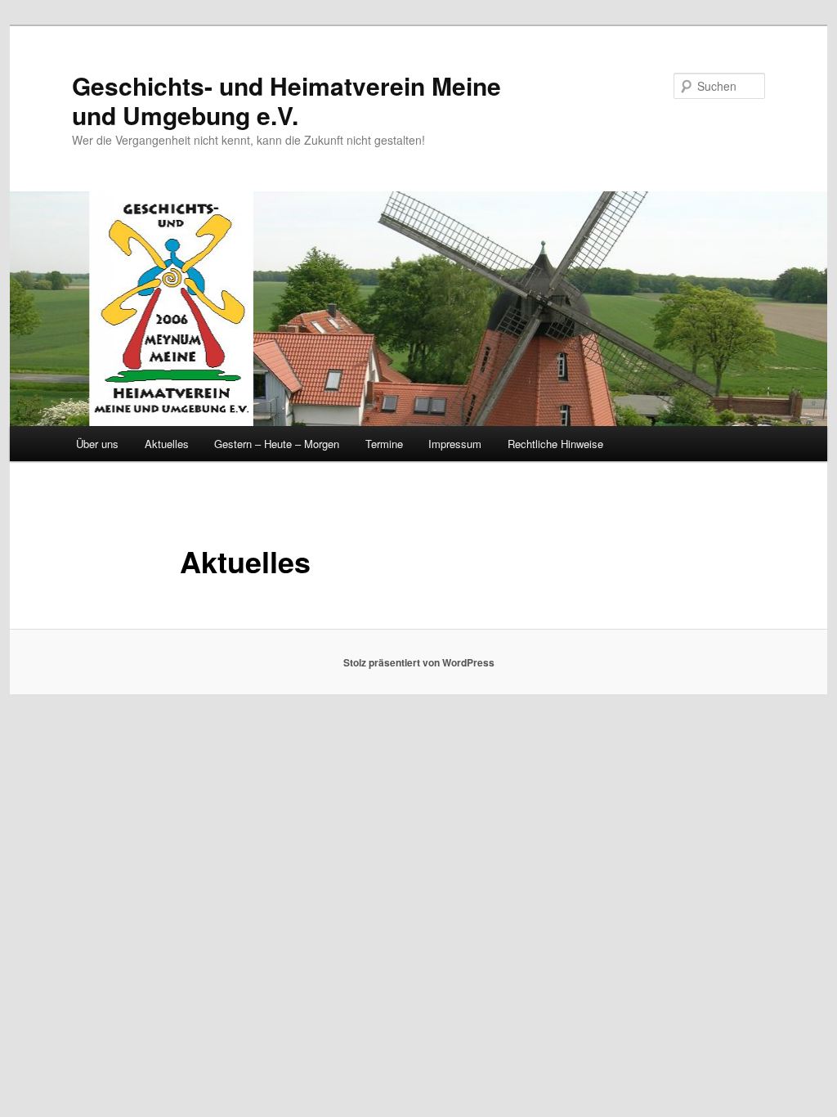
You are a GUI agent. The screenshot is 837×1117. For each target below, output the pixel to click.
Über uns (97, 443)
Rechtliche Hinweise (555, 443)
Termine (384, 443)
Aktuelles (167, 443)
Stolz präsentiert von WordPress (419, 662)
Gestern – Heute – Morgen (276, 443)
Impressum (454, 443)
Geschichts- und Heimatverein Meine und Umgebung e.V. (286, 100)
